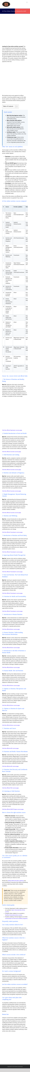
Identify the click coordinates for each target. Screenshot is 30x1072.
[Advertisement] (15, 30)
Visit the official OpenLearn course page (12, 430)
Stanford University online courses (13, 915)
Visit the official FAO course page (10, 788)
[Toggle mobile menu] (27, 2)
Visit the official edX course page (10, 748)
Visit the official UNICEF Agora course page (12, 809)
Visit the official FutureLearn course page (12, 532)
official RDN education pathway (16, 880)
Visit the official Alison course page (11, 629)
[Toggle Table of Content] (15, 106)
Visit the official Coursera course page (11, 451)
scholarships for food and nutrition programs (16, 918)
